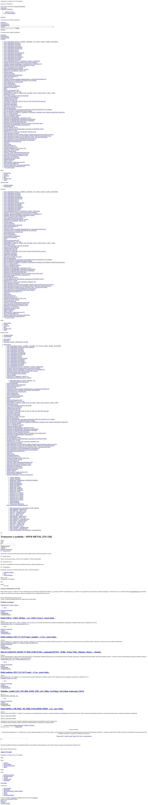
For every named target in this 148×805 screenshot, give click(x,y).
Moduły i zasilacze (11, 470)
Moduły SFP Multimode (16, 483)
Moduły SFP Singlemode (16, 484)
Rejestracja (22, 6)
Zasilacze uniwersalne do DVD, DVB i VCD (18, 458)
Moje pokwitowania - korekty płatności (13, 791)
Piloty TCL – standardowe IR (17, 524)
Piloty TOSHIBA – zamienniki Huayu (19, 527)
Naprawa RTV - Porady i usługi (64, 736)
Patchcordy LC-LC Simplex (17, 494)
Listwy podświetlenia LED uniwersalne (16, 373)
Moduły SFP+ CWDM (15, 487)
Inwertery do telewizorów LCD (14, 400)
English (11, 185)
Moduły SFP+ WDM (15, 491)
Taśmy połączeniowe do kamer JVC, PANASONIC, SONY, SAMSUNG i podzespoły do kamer (30, 445)
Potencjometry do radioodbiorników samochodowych (20, 434)
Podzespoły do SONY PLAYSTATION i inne (18, 431)
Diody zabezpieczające (12, 393)
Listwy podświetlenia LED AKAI (15, 348)
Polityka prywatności (9, 775)
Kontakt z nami (7, 779)
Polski (9, 186)
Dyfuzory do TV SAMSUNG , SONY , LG (17, 376)
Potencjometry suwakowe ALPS (15, 467)
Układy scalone (10, 454)
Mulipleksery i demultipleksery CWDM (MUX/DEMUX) (24, 480)
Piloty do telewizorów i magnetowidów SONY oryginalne (21, 420)
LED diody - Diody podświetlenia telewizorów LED (20, 462)
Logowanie (17, 6)
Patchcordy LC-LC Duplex (16, 492)
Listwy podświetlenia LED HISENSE (16, 353)
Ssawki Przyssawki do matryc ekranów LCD (18, 372)
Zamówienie (4, 8)
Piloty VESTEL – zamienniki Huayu (19, 528)
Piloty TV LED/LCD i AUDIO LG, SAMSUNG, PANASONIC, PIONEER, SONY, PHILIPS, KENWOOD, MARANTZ (37, 422)
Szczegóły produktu (8, 572)
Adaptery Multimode (15, 477)
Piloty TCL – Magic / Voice (16, 526)
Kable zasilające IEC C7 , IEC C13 (15, 401)
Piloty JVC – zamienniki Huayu (17, 512)
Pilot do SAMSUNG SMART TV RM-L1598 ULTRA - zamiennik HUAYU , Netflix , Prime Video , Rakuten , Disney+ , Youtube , (51, 652)
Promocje (6, 763)
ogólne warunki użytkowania (16, 725)
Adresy (5, 792)
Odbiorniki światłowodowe (13, 413)
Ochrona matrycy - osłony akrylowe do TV (17, 472)
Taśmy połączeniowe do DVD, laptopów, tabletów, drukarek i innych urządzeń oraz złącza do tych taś (32, 444)
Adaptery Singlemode (15, 479)
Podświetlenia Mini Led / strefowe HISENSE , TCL (22, 380)
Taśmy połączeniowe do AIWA (14, 443)
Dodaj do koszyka (5, 546)
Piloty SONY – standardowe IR (17, 521)
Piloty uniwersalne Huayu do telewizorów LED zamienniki (24, 508)
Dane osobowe (7, 788)
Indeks (2, 577)
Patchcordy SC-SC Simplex (16, 499)
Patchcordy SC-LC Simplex (17, 497)
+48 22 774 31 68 (9, 12)
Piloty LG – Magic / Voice (16, 515)
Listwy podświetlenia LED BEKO (15, 350)
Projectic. (35, 797)
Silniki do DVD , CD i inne (13, 440)
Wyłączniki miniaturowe (13, 455)
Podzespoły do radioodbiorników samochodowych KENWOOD (22, 429)
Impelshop (13, 797)
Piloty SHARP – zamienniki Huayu (18, 520)
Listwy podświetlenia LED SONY (15, 365)
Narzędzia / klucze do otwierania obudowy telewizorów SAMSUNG (23, 368)
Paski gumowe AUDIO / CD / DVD (16, 416)
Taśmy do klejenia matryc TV (14, 386)
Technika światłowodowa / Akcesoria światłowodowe (20, 474)
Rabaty (5, 767)
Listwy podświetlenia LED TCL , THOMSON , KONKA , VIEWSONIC (25, 366)
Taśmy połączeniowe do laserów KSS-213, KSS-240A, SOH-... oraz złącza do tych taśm (28, 447)
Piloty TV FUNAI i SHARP (14, 423)
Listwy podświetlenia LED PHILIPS (16, 359)
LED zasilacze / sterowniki (13, 412)
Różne (8, 398)
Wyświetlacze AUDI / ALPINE (14, 459)
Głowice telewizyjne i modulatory (15, 395)
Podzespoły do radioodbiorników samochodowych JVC (20, 427)
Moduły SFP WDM (15, 485)
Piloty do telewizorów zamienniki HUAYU (17, 505)
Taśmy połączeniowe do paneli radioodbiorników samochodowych (23, 448)
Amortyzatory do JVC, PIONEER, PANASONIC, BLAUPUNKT (23, 390)
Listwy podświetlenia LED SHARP (15, 364)
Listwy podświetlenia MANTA (14, 357)
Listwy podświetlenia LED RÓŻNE (16, 361)
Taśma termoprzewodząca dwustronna (16, 384)
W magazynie (4, 579)
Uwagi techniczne (8, 575)
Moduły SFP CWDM (15, 481)
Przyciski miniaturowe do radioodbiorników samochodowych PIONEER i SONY (27, 438)
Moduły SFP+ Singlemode (16, 490)
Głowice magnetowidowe (13, 394)
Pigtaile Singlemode (15, 502)
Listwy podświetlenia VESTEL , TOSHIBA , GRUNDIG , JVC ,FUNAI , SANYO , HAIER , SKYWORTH (34, 346)
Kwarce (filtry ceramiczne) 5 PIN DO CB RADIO (19, 405)
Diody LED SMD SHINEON (14, 473)
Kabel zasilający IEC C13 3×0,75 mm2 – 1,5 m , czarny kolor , (25, 672)
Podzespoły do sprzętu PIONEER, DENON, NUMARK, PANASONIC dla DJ (26, 433)
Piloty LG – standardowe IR (17, 513)
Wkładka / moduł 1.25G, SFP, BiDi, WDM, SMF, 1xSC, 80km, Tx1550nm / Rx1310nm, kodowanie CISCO (42, 691)
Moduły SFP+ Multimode (16, 488)
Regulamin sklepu (8, 776)
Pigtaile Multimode (14, 501)
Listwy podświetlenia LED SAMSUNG (16, 362)
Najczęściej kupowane (9, 765)
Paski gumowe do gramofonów (14, 466)
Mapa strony (7, 780)
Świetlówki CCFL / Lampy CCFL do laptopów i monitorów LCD (23, 441)
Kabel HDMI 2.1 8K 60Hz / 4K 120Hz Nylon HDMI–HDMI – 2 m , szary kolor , (32, 709)
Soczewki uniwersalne (12, 383)
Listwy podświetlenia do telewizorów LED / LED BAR (20, 347)
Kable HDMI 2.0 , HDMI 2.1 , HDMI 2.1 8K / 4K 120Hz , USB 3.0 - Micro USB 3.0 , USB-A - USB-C (32, 402)
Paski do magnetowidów (13, 418)
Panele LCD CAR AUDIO (13, 415)
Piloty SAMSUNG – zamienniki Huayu (19, 519)
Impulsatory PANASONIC (13, 397)
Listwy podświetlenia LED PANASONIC (17, 358)
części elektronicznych (135, 591)
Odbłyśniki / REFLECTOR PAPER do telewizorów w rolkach (22, 371)
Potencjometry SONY (12, 436)
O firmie (6, 777)
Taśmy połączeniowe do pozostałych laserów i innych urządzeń (22, 449)
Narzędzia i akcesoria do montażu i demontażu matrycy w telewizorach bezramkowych (28, 389)
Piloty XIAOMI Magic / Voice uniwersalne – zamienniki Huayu (25, 530)
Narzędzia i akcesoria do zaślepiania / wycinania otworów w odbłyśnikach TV (26, 369)
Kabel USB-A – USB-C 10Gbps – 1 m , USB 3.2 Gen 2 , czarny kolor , (28, 618)
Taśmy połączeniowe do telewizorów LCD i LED (19, 463)
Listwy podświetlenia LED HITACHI (16, 354)
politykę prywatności (29, 725)
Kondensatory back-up (12, 404)
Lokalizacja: (4, 755)
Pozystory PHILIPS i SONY (14, 437)
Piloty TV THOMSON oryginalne (15, 425)
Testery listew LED (11, 387)
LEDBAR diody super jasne (14, 408)
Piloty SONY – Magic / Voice (17, 523)
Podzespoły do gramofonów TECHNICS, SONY (19, 465)
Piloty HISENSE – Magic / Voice (18, 510)
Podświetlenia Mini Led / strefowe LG (19, 382)
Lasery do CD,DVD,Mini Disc (14, 407)
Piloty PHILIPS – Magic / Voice (18, 517)
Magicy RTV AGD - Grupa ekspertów (82, 736)
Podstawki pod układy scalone (14, 426)
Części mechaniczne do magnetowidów (16, 391)
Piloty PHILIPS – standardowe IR (18, 516)
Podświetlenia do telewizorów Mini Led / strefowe (19, 377)
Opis (5, 573)
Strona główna (7, 344)
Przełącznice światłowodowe (17, 503)
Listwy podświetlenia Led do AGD (15, 351)
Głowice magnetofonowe (13, 461)
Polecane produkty (11, 375)
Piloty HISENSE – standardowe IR (18, 509)
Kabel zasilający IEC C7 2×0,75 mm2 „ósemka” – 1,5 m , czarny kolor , (29, 637)
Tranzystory (10, 452)
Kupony (6, 793)
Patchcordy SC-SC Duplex (16, 498)
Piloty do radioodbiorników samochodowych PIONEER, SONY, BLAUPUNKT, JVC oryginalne (31, 419)
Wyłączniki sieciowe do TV (13, 456)
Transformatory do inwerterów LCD (16, 451)
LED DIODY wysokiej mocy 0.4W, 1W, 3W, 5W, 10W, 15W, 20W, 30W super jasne (28, 411)
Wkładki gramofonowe (12, 469)
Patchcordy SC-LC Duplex (16, 495)
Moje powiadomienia (9, 795)
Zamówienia (7, 789)
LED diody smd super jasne (13, 409)
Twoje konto (4, 783)
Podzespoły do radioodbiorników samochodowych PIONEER (22, 430)
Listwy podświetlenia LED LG (14, 355)
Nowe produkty (7, 764)
